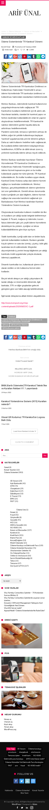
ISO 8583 (14, 527)
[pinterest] (24, 56)
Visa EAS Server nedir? (13, 608)
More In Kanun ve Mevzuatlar (24, 376)
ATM (12, 486)
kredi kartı (26, 755)
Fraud (12, 515)
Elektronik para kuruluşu (13, 759)
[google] (15, 56)
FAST (12, 501)
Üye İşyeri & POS (17, 566)
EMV (12, 499)
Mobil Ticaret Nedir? (24, 359)
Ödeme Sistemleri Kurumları (21, 548)
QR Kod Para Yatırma (19, 325)
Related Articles (23, 369)
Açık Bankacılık (16, 483)
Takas (12, 561)
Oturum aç (8, 722)
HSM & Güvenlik (16, 525)
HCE (12, 522)
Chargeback (15, 488)
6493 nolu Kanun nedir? (35, 759)
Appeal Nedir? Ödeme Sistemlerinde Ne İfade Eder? (24, 610)
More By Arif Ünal (23, 372)
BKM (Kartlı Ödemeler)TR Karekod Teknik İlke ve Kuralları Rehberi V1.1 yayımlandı (24, 387)
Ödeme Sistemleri (15, 31)
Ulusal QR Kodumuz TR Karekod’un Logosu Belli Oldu (23, 418)
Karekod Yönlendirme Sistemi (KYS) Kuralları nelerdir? (24, 403)
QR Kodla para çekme (11, 328)
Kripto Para (14, 538)
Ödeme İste (21, 510)
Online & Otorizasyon (18, 556)
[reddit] (20, 56)
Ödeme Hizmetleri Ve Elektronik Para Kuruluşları (24, 762)
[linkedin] (29, 56)
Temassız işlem (14, 755)
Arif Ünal (7, 47)
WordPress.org (10, 729)
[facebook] (6, 56)
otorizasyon (35, 752)
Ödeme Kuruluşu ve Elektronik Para (24, 545)
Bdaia (35, 804)
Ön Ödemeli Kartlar (18, 553)
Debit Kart (14, 491)
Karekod (11, 316)
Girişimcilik (14, 517)
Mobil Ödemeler (16, 543)
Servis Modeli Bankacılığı (20, 558)
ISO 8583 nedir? (34, 765)
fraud (23, 765)
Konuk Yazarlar (10, 470)
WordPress (16, 804)
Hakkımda (9, 790)
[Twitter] (21, 781)
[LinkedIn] (27, 781)
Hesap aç (7, 719)
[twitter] (10, 56)
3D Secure (14, 481)
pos (16, 765)
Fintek (12, 512)
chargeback (23, 752)
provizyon (12, 752)
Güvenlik (13, 520)
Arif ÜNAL (25, 12)
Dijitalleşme (15, 494)
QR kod (5, 325)
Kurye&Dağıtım (16, 540)
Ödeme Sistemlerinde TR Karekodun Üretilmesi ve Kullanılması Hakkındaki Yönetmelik (22, 320)
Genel (6, 467)
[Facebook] (16, 781)
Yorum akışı (8, 727)
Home (3, 31)
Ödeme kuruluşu (34, 749)
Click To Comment (24, 442)
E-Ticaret (13, 496)
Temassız (14, 563)
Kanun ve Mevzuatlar (32, 31)
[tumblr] (33, 56)
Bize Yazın (24, 793)
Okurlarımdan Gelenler (19, 550)
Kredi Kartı (14, 535)
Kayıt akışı (8, 724)
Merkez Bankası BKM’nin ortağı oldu (24, 348)
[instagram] (33, 781)
